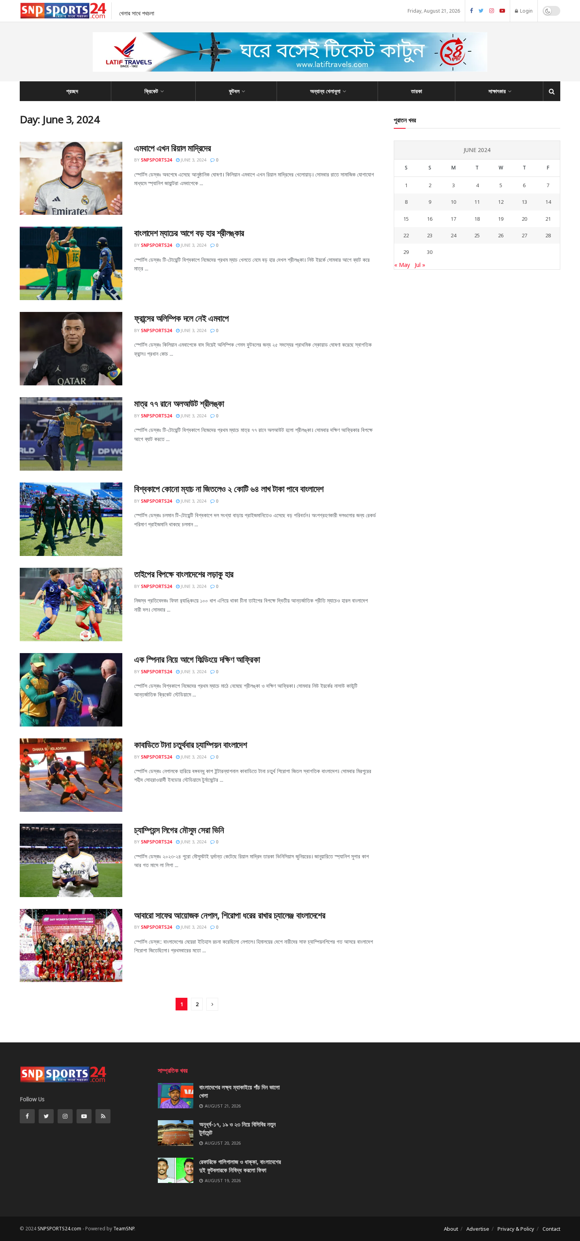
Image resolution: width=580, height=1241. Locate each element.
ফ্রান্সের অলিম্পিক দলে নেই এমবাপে (181, 318)
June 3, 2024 (193, 160)
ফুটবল (234, 91)
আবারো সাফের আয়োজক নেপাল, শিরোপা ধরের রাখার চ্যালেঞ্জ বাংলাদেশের (229, 915)
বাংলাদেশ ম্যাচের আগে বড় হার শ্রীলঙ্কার (189, 232)
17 (453, 218)
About (451, 1228)
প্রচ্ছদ (72, 91)
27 (524, 235)
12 (500, 201)
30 (429, 251)
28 (548, 235)
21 (548, 218)
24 (453, 235)
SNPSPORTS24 (156, 160)
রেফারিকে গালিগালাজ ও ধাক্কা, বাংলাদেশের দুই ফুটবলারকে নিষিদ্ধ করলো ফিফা (240, 1166)
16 (429, 218)
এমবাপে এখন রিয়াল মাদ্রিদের (172, 148)
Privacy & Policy (516, 1228)
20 (524, 218)
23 (429, 235)
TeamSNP (123, 1228)
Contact (551, 1228)
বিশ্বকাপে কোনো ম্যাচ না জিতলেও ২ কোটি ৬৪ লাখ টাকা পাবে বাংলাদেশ (229, 488)
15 (406, 218)
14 (548, 201)
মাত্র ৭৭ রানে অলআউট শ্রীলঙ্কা (179, 403)
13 (524, 201)
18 (477, 218)
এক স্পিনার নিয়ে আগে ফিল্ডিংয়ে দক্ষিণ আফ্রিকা (197, 659)
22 (406, 235)
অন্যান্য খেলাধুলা (325, 91)
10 (453, 201)
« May (402, 264)
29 (406, 251)
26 (500, 235)
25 (477, 235)
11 (477, 201)
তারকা (416, 91)
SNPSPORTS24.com (59, 1228)
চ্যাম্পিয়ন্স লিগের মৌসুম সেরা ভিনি (179, 829)
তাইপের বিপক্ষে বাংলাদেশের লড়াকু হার (184, 574)
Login (526, 11)
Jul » (420, 264)
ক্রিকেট (151, 91)
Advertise (477, 1228)
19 (500, 218)
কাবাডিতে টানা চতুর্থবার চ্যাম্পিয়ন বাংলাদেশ (190, 744)
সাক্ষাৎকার (497, 91)
